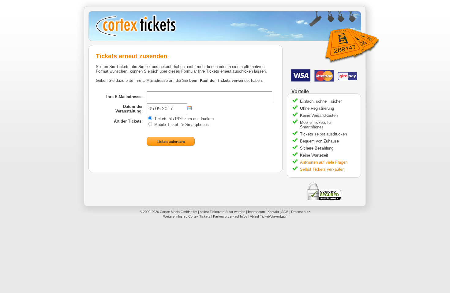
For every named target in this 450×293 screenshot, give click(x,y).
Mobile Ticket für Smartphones (181, 124)
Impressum (256, 212)
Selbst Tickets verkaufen (322, 169)
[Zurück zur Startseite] (227, 26)
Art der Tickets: (128, 121)
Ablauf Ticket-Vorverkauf (268, 216)
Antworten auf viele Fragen (323, 162)
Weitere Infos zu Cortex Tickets (186, 216)
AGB (284, 212)
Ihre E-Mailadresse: (124, 96)
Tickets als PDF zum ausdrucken (183, 118)
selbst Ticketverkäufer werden (222, 212)
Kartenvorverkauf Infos (230, 216)
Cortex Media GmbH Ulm (178, 212)
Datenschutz (300, 212)
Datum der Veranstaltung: (129, 108)
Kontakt (273, 212)
